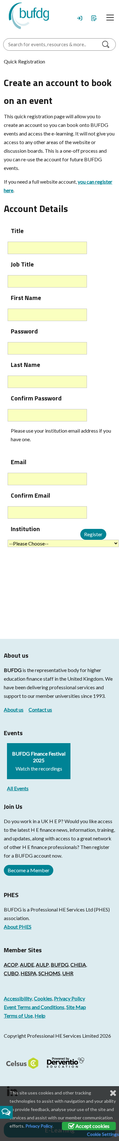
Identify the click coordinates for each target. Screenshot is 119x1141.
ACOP (11, 965)
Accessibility (18, 998)
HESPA (28, 973)
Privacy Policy (69, 998)
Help (40, 1016)
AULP (42, 965)
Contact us (40, 709)
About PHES (17, 927)
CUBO (11, 973)
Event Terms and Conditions (34, 1007)
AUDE (27, 965)
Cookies (43, 998)
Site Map (76, 1007)
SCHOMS (49, 973)
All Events (18, 788)
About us (13, 709)
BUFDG (13, 670)
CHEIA (78, 965)
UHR (67, 973)
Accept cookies (92, 1126)
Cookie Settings (103, 1134)
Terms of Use (18, 1016)
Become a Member (29, 870)
